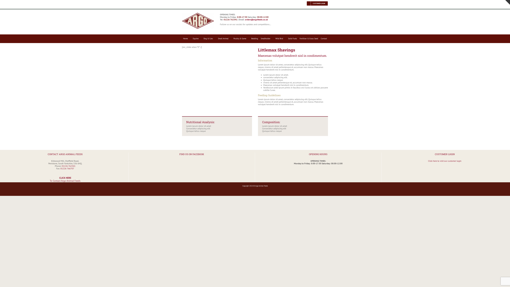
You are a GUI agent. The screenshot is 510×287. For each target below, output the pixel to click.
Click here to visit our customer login (444, 161)
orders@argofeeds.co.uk (256, 19)
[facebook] (221, 29)
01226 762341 (68, 166)
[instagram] (226, 29)
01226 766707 (67, 168)
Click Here (65, 179)
